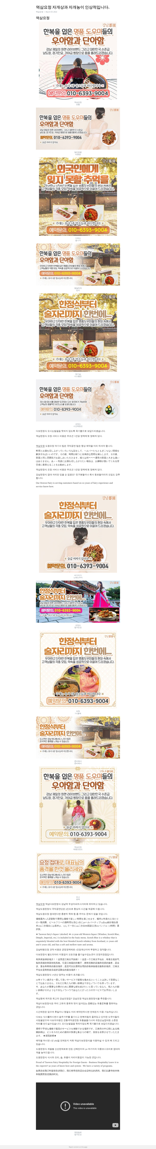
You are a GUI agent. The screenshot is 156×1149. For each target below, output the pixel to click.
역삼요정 (40, 446)
